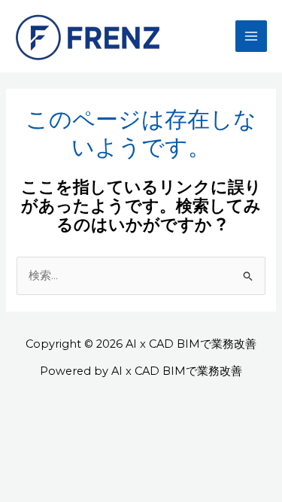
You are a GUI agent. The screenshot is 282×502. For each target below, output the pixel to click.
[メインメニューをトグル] (251, 36)
